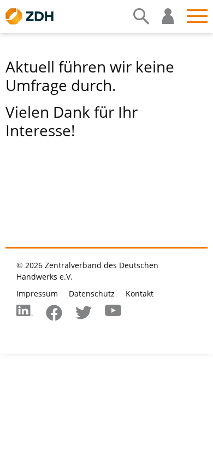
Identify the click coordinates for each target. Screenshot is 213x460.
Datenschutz (92, 293)
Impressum (37, 293)
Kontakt (139, 293)
